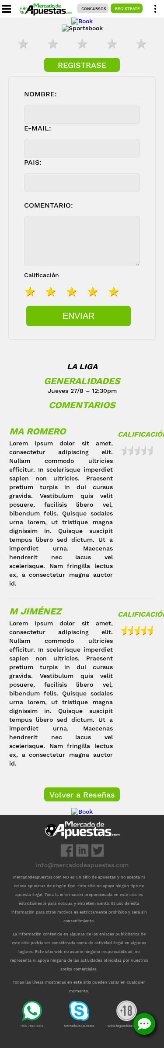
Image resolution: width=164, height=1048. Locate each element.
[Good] (111, 44)
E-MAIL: (37, 128)
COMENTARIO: (48, 205)
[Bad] (23, 44)
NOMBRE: (40, 94)
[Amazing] (141, 44)
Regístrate (127, 9)
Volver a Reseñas (82, 794)
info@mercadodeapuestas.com (82, 864)
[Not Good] (52, 44)
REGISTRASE (82, 65)
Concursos (93, 9)
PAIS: (33, 162)
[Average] (82, 44)
